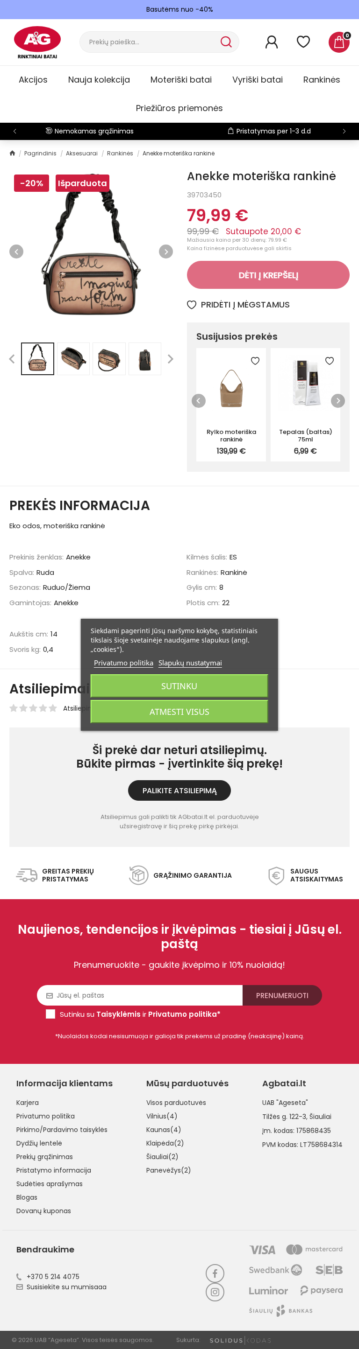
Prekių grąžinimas (44, 1156)
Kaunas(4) (163, 1129)
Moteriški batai (181, 79)
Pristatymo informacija (53, 1170)
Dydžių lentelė (39, 1143)
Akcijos (33, 79)
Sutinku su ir (140, 1014)
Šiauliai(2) (162, 1156)
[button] (344, 131)
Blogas (26, 1197)
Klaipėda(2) (165, 1143)
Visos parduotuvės (176, 1102)
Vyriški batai (257, 79)
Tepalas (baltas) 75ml (305, 435)
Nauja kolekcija (99, 79)
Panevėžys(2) (168, 1170)
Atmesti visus (179, 711)
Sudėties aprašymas (49, 1183)
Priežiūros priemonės (179, 108)
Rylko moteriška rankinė (231, 435)
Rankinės (321, 79)
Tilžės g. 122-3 (284, 1116)
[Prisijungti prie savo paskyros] (271, 42)
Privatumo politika (45, 1116)
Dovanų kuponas (43, 1211)
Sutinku (179, 686)
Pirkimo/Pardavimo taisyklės (62, 1129)
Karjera (27, 1102)
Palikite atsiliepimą (180, 790)
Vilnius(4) (162, 1116)
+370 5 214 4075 (53, 1276)
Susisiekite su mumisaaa (67, 1287)
